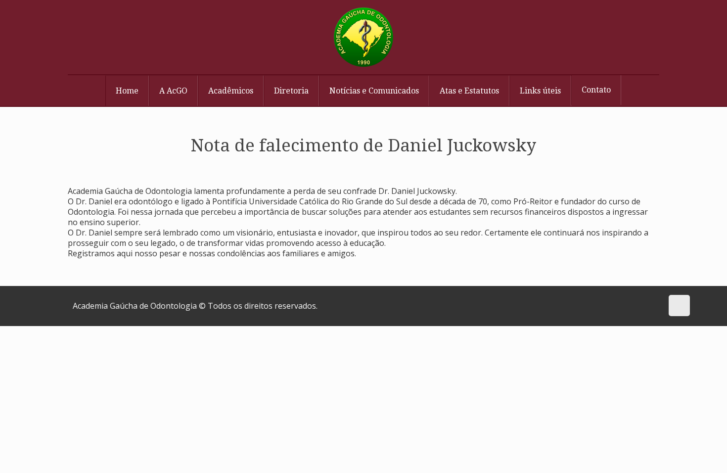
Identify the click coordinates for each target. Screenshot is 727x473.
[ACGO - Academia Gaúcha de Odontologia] (363, 37)
